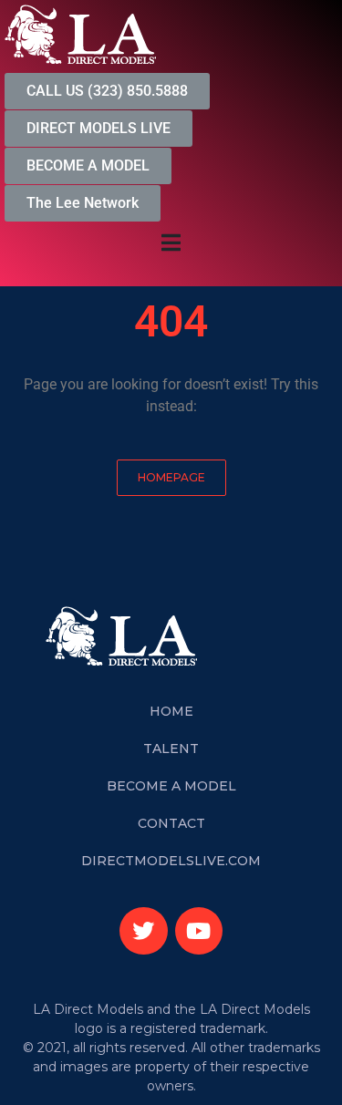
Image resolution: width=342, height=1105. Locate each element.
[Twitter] (143, 931)
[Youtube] (199, 931)
